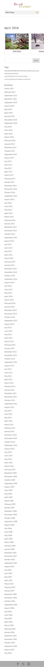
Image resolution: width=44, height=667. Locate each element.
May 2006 (8, 618)
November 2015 (10, 230)
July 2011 (8, 410)
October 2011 (9, 400)
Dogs (6, 71)
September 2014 (10, 279)
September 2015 (10, 237)
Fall (14, 76)
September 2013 (10, 320)
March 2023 (9, 88)
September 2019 (10, 102)
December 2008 (10, 511)
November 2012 (10, 355)
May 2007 (8, 577)
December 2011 (10, 393)
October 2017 (9, 151)
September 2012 (10, 362)
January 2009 (9, 507)
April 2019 (8, 113)
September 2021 (10, 95)
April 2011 (8, 421)
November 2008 (10, 514)
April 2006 (8, 622)
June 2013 (8, 331)
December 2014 (10, 268)
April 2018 (8, 133)
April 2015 (8, 255)
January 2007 (9, 591)
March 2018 (9, 137)
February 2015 (9, 262)
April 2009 (8, 497)
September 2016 (10, 196)
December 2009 (10, 473)
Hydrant (29, 71)
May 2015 (8, 251)
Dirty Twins (17, 51)
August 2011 (9, 407)
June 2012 (8, 372)
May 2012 (8, 376)
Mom (20, 76)
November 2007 (10, 556)
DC (29, 79)
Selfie (7, 76)
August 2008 (9, 525)
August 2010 (9, 449)
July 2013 (8, 327)
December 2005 (10, 636)
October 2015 (9, 234)
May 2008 (8, 535)
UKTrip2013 (17, 79)
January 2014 (9, 307)
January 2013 (9, 348)
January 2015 (9, 265)
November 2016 (10, 189)
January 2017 (9, 182)
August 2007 (9, 566)
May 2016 (8, 210)
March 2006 (9, 625)
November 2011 (10, 397)
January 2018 (9, 144)
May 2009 (8, 494)
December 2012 (10, 352)
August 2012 (9, 365)
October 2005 (9, 642)
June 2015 (8, 248)
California (26, 79)
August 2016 (9, 199)
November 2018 (10, 120)
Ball (21, 79)
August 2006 (9, 608)
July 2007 (8, 570)
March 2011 (9, 424)
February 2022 (9, 92)
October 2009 (9, 480)
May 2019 (8, 109)
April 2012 (8, 379)
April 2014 (8, 296)
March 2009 (9, 501)
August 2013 (9, 324)
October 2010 (9, 442)
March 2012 (9, 383)
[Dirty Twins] (17, 48)
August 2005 (9, 649)
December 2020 (10, 99)
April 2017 (8, 172)
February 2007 (9, 587)
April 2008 (8, 539)
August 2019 (9, 106)
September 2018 (10, 123)
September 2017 (10, 154)
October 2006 (9, 601)
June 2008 (8, 532)
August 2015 (9, 241)
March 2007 (9, 584)
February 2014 (9, 303)
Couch (17, 76)
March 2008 (9, 542)
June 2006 (8, 615)
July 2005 (8, 653)
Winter (9, 73)
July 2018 (8, 127)
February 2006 (9, 629)
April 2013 (8, 338)
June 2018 (8, 130)
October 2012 (9, 359)
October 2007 (9, 559)
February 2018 (9, 140)
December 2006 (10, 594)
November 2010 (10, 438)
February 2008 (9, 546)
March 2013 (9, 341)
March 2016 (9, 216)
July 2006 (8, 611)
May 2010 (8, 459)
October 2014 (9, 275)
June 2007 (8, 573)
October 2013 (9, 317)
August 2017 (9, 158)
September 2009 (10, 483)
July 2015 (8, 244)
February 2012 (9, 386)
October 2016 (9, 192)
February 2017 (9, 178)
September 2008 (10, 521)
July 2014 (8, 286)
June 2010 (8, 455)
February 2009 (9, 504)
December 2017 (10, 147)
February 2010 (9, 469)
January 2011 (9, 431)
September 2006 (10, 604)
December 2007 (10, 553)
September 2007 (10, 563)
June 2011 (8, 414)
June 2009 (8, 490)
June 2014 (8, 289)
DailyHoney (12, 71)
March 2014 (9, 300)
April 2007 (8, 580)
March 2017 (9, 175)
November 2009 (10, 476)
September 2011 (10, 404)
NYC (7, 79)
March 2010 (9, 466)
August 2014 (9, 282)
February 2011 (9, 428)
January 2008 (9, 549)
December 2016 (10, 185)
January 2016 (9, 223)
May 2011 (8, 417)
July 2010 (8, 452)
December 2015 (10, 227)
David (11, 76)
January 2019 (9, 116)
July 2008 (8, 528)
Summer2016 (11, 79)
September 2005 (10, 646)
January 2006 (9, 632)
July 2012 (8, 369)
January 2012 (9, 390)
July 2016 (8, 203)
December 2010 (10, 435)
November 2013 (10, 314)
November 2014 (10, 272)
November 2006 (10, 597)
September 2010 (10, 445)
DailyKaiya (35, 71)
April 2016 (8, 213)
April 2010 (8, 462)
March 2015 (9, 258)
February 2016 (9, 220)
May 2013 (8, 334)
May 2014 (8, 293)
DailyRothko (21, 71)
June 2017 (8, 165)
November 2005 (10, 639)
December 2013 (10, 310)
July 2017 (8, 161)
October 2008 (9, 518)
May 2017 (8, 168)
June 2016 (8, 206)
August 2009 (9, 487)
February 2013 (9, 345)
